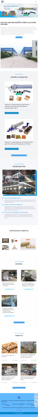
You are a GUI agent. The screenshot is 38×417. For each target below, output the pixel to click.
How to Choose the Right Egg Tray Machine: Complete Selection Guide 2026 (28, 356)
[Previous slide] (1, 10)
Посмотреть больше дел (19, 322)
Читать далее (19, 37)
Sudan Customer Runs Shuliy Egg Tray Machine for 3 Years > (9, 284)
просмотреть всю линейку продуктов (19, 155)
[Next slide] (36, 10)
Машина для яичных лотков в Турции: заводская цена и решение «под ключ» (8, 378)
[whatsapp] (20, 409)
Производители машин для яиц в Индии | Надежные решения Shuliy (28, 378)
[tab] (18, 16)
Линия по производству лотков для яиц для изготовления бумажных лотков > (19, 143)
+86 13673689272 (7, 404)
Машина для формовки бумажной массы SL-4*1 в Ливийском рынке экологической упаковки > (8, 310)
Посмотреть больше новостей (19, 387)
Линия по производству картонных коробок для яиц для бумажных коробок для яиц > (17, 106)
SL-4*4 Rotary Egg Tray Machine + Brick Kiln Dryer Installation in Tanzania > (28, 284)
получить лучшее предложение (12, 113)
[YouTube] (17, 409)
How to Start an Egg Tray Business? (8, 356)
